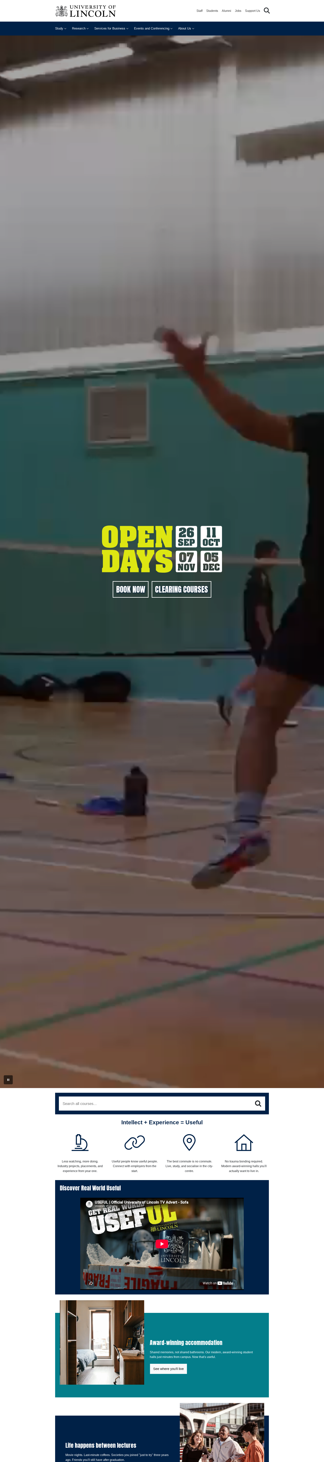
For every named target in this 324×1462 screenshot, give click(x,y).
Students (212, 10)
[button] (267, 11)
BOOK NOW (130, 589)
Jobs (238, 10)
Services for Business (109, 28)
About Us (184, 28)
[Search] (258, 1103)
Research (79, 28)
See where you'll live (168, 1369)
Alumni (226, 10)
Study (59, 28)
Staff (199, 10)
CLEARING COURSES (181, 589)
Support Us (252, 10)
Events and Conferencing (151, 28)
